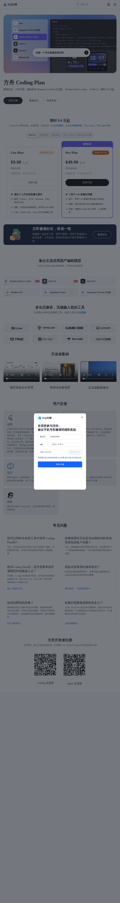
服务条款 (68, 458)
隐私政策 (77, 458)
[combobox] (44, 444)
